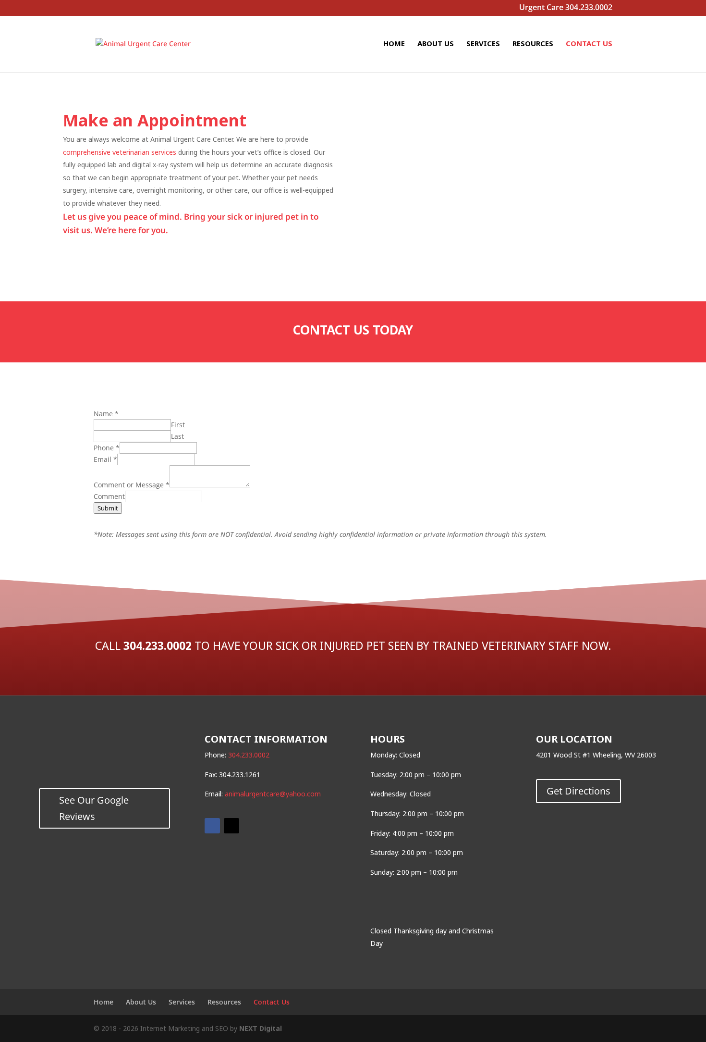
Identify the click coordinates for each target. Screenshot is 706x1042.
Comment (109, 496)
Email (105, 459)
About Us (435, 44)
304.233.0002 (157, 645)
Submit (107, 508)
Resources (532, 44)
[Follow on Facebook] (212, 825)
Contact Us (589, 44)
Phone (107, 447)
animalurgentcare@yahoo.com (273, 793)
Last (177, 436)
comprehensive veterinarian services (119, 152)
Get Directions (578, 790)
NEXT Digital (260, 1028)
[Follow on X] (231, 825)
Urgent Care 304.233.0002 (565, 8)
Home (394, 44)
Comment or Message (132, 484)
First (178, 424)
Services (483, 44)
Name (106, 413)
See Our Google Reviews (94, 808)
